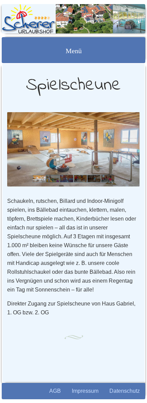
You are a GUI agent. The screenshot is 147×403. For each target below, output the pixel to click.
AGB (55, 391)
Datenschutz (124, 391)
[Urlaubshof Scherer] (60, 18)
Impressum (85, 391)
